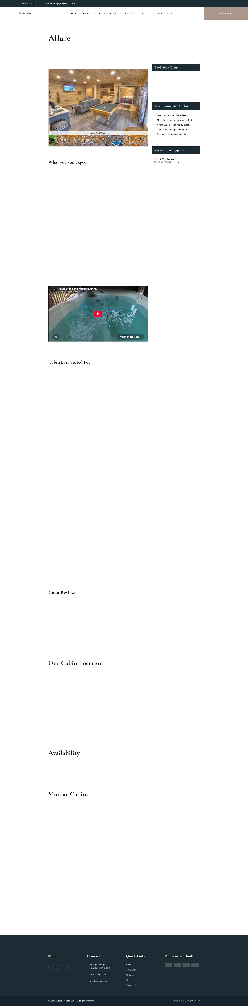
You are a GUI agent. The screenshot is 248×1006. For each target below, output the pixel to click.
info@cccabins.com (99, 981)
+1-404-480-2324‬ (29, 3)
